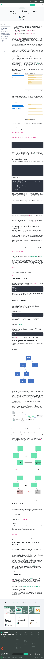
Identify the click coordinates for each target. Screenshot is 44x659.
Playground (33, 643)
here (28, 152)
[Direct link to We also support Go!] (26, 300)
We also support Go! (4, 38)
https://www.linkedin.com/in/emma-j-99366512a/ (31, 586)
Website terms (37, 657)
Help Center (33, 647)
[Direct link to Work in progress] (24, 503)
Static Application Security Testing (26, 641)
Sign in (31, 1)
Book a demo (33, 646)
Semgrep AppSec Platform (17, 644)
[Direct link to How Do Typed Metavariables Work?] (37, 341)
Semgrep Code (18, 634)
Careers (39, 635)
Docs (32, 634)
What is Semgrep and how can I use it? (5, 29)
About (39, 634)
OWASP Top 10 (26, 644)
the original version (33, 256)
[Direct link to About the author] (24, 574)
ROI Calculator (33, 644)
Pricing (32, 635)
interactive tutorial (25, 155)
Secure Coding (16, 602)
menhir (31, 578)
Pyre (34, 565)
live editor (23, 149)
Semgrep (37, 63)
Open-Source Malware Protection (26, 638)
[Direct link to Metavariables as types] (28, 278)
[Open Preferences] (1, 657)
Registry (32, 641)
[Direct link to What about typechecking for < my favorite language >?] (21, 544)
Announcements (7, 607)
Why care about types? (4, 31)
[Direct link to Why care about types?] (28, 159)
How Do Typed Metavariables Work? (5, 41)
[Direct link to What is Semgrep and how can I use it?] (39, 56)
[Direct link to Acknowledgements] (26, 590)
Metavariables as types (4, 36)
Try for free (38, 4)
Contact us (41, 1)
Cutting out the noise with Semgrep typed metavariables (5, 34)
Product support (36, 1)
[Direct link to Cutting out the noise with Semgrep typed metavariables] (22, 228)
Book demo (32, 4)
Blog (31, 637)
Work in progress (3, 43)
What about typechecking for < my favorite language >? (5, 46)
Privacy (42, 657)
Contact (39, 637)
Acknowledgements (4, 51)
